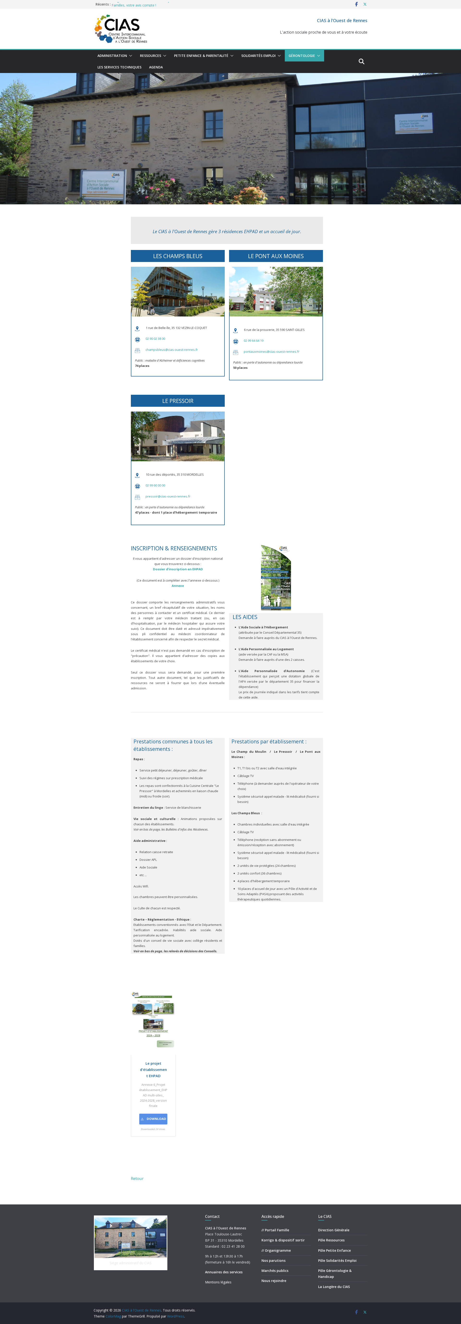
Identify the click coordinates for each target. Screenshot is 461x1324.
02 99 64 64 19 (253, 340)
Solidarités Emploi (258, 55)
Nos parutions (273, 1260)
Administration (112, 55)
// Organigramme (276, 1250)
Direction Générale (333, 1230)
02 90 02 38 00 (155, 338)
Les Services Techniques (119, 67)
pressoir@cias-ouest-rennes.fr (168, 496)
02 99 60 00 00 (155, 485)
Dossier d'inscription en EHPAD (178, 569)
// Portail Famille (275, 1230)
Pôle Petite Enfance (334, 1250)
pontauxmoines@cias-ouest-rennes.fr (271, 351)
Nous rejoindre (273, 1280)
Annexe (178, 585)
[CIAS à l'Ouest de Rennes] (230, 76)
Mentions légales (218, 1282)
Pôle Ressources (331, 1240)
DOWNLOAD (156, 1119)
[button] (129, 55)
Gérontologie (302, 55)
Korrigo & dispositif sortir (283, 1240)
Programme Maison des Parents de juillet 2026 (148, 4)
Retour (137, 1178)
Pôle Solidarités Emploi (337, 1260)
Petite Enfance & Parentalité (201, 55)
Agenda (156, 67)
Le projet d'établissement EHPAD (153, 1069)
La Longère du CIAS (334, 1286)
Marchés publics (274, 1270)
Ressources (150, 55)
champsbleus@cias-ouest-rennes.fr (172, 349)
